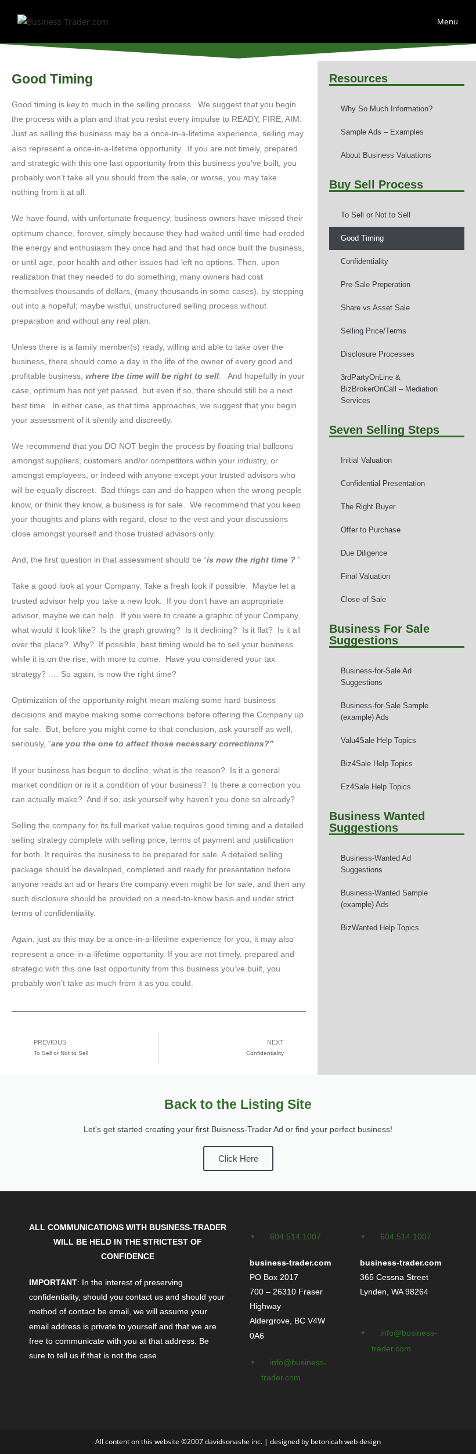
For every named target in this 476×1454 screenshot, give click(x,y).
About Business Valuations (386, 155)
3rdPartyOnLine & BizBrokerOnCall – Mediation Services (389, 389)
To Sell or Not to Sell (375, 215)
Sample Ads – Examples (382, 132)
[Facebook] (374, 1382)
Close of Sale (363, 599)
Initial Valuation (366, 460)
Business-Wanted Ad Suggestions (376, 864)
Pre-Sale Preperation (375, 284)
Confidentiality (364, 261)
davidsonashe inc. (233, 1441)
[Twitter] (408, 1382)
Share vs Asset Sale (375, 307)
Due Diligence (364, 553)
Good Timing (362, 238)
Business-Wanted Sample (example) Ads (384, 899)
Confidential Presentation (383, 483)
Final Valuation (365, 576)
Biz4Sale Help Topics (377, 763)
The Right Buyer (368, 506)
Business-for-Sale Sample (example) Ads (384, 711)
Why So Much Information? (386, 108)
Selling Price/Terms (373, 331)
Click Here (238, 1158)
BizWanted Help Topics (380, 927)
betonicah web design (346, 1441)
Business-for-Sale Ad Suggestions (376, 676)
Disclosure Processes (377, 354)
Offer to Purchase (371, 529)
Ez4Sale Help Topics (376, 786)
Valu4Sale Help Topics (378, 740)
